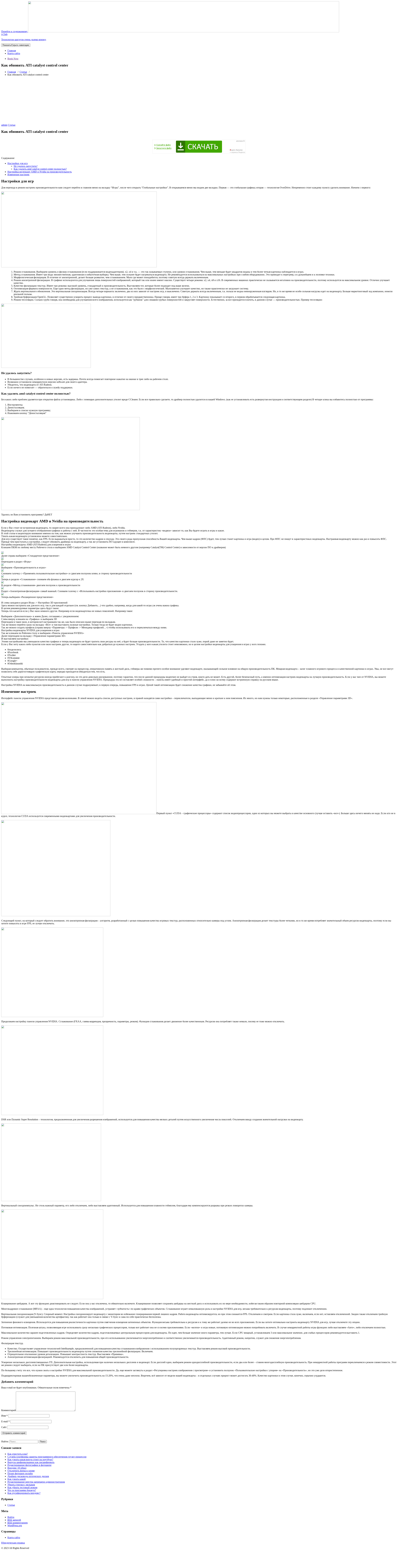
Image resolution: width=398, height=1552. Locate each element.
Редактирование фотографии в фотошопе (29, 1465)
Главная (11, 50)
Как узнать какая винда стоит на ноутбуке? (30, 1459)
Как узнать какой (16, 1479)
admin (4, 125)
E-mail (5, 1421)
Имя (4, 1415)
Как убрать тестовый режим (22, 1487)
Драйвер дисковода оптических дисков (28, 1476)
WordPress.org (14, 1525)
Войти (10, 1517)
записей (14, 1520)
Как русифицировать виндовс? (23, 1493)
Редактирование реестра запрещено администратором (36, 1482)
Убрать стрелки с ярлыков (21, 1484)
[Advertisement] (199, 100)
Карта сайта (13, 53)
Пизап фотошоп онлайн (20, 1473)
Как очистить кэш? (17, 1454)
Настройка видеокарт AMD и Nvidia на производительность (39, 171)
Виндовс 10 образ (16, 1468)
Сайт (4, 1427)
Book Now (13, 58)
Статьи (23, 72)
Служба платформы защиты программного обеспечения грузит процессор (46, 1456)
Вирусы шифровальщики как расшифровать (30, 1462)
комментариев (17, 1522)
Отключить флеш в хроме (21, 1470)
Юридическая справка (13, 1542)
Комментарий (8, 1410)
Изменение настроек (18, 174)
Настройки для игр (17, 163)
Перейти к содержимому (14, 31)
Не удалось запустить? (25, 166)
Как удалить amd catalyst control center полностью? (40, 169)
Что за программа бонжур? (21, 1490)
